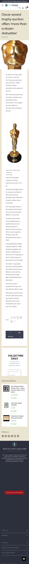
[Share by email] (21, 317)
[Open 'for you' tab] (24, 559)
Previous (10, 336)
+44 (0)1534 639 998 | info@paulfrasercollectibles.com (14, 1)
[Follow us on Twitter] (6, 436)
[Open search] (20, 8)
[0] (26, 8)
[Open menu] (2, 5)
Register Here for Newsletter (14, 492)
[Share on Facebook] (11, 317)
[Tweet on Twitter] (18, 317)
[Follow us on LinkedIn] (18, 436)
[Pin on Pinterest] (15, 317)
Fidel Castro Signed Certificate (16, 404)
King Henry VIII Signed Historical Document (17, 417)
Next (19, 332)
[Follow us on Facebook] (3, 436)
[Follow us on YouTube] (15, 436)
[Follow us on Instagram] (9, 436)
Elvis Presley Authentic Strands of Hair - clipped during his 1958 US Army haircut (18, 389)
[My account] (23, 8)
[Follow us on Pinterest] (12, 436)
